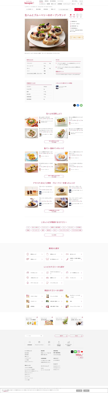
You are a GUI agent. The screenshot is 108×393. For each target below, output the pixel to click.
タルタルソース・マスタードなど (75, 296)
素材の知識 (38, 9)
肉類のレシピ (33, 259)
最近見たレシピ (74, 15)
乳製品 (28, 230)
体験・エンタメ (53, 3)
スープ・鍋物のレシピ (74, 272)
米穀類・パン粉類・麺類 (55, 227)
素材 (71, 301)
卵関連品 (32, 306)
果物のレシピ (53, 254)
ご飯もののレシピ (34, 277)
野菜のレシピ (33, 254)
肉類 (43, 230)
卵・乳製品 (79, 227)
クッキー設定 (79, 390)
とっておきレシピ (42, 3)
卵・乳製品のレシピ (54, 259)
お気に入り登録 (77, 37)
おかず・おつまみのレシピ (55, 272)
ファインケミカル (60, 1)
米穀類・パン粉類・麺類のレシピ (75, 259)
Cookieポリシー (5, 391)
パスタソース (33, 301)
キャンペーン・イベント (39, 344)
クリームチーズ (36, 230)
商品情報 (48, 3)
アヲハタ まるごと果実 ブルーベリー (34, 73)
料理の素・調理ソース (54, 301)
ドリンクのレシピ (54, 282)
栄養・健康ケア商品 (54, 306)
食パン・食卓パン (35, 227)
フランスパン (70, 227)
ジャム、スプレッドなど (64, 230)
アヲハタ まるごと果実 (76, 230)
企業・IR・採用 (74, 1)
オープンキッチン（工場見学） (68, 345)
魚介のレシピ (73, 254)
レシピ (49, 344)
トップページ (27, 6)
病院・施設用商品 (53, 1)
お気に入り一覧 (70, 15)
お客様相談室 (59, 3)
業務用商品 (46, 1)
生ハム (55, 230)
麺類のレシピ (53, 277)
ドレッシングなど (54, 296)
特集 (53, 9)
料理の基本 (46, 9)
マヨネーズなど (34, 296)
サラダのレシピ (34, 272)
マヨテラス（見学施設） (59, 345)
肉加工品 (49, 230)
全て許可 (86, 390)
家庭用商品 (41, 1)
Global (81, 1)
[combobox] (70, 9)
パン (28, 227)
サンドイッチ (45, 227)
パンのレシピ (73, 277)
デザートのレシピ (34, 282)
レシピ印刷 (77, 15)
